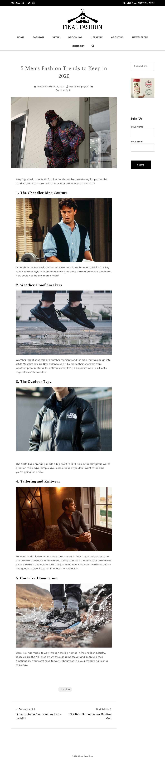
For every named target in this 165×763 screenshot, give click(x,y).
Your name (137, 126)
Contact (78, 46)
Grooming (75, 37)
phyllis (84, 86)
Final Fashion (85, 756)
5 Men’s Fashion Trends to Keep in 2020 (64, 72)
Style (56, 37)
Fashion (38, 37)
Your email (137, 141)
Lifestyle (97, 37)
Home (20, 37)
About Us (117, 37)
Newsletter (140, 37)
